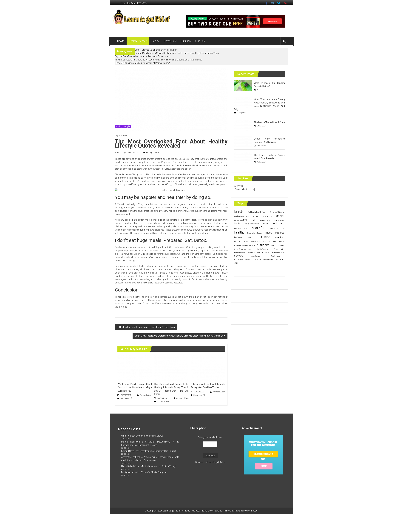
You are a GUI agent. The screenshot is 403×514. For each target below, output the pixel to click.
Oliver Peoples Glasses (243, 249)
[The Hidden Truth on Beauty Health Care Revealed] (243, 157)
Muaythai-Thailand (258, 241)
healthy (149, 152)
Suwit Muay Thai (277, 256)
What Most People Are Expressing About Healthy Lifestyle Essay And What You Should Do (179, 335)
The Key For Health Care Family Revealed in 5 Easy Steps (147, 327)
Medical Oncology (241, 241)
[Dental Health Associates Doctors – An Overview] (243, 141)
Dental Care (170, 41)
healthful (258, 228)
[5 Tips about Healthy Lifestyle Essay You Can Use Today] (208, 367)
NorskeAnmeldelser (276, 241)
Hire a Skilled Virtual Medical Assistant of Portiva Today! (142, 63)
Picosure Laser (239, 252)
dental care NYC (240, 220)
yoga (236, 263)
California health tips (256, 212)
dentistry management (261, 220)
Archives (238, 186)
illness (268, 232)
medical (279, 237)
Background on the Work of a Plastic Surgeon (144, 472)
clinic (255, 216)
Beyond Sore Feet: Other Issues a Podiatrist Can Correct (142, 56)
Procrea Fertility (278, 252)
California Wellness (241, 216)
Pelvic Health (279, 249)
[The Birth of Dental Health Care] (243, 124)
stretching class (257, 256)
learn (251, 237)
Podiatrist (266, 252)
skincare (238, 255)
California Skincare (277, 212)
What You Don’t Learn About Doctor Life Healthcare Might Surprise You (134, 387)
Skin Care (200, 41)
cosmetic (267, 216)
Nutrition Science (277, 245)
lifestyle (156, 152)
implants (279, 232)
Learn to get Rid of (216, 462)
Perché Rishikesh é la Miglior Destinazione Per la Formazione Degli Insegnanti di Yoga (177, 53)
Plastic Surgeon (254, 252)
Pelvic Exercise (262, 249)
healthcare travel (240, 228)
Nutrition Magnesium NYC (244, 245)
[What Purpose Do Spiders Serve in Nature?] (243, 85)
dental (280, 216)
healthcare (278, 223)
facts (237, 223)
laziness (238, 237)
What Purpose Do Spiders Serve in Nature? (156, 50)
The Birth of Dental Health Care (269, 122)
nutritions (263, 245)
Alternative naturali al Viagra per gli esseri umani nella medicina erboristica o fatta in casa (158, 59)
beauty (238, 211)
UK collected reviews (242, 260)
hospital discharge (254, 233)
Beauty (155, 41)
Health (120, 41)
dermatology (279, 220)
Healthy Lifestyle (138, 41)
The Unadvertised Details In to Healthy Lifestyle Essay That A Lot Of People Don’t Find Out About (171, 389)
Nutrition (186, 41)
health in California (276, 228)
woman (280, 259)
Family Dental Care (251, 224)
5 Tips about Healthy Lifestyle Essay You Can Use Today (208, 386)
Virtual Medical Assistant (263, 260)
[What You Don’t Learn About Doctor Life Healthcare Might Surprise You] (134, 367)
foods (265, 223)
